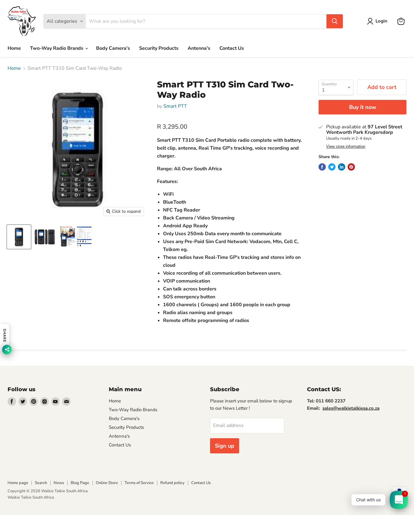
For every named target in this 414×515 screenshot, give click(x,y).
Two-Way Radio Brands (57, 48)
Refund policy (172, 483)
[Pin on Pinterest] (351, 167)
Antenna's (199, 48)
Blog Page (80, 483)
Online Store (107, 483)
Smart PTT (175, 106)
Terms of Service (139, 483)
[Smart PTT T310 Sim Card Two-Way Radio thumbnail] (19, 237)
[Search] (334, 21)
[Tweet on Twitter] (332, 167)
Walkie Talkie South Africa (31, 497)
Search (41, 483)
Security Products (159, 48)
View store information (345, 146)
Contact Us (231, 48)
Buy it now (362, 107)
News (59, 483)
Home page (18, 483)
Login (381, 21)
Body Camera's (113, 48)
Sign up (224, 445)
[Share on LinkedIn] (341, 167)
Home (14, 48)
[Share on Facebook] (322, 167)
